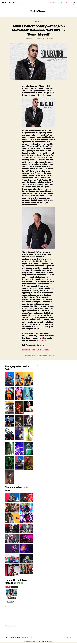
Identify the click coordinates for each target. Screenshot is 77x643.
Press (67, 2)
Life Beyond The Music (9, 2)
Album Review (27, 353)
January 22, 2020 (40, 38)
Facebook (26, 350)
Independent (44, 353)
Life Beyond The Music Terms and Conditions (32, 641)
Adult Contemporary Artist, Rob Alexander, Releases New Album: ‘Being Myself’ (38, 30)
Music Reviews (38, 21)
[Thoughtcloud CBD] (19, 626)
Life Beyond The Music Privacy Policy (46, 641)
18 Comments (50, 38)
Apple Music (42, 340)
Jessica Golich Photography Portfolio (56, 2)
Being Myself (38, 353)
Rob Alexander (51, 355)
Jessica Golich (30, 38)
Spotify (46, 350)
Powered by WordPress (26, 637)
